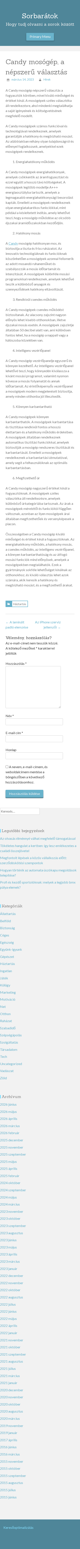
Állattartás (8, 914)
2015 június (8, 1497)
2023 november (11, 1211)
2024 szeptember (13, 1190)
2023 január (8, 1269)
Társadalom (8, 1049)
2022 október (10, 1290)
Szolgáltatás (9, 1042)
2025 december (11, 1140)
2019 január (8, 1433)
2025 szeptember (13, 1154)
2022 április (8, 1325)
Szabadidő (8, 1028)
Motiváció (7, 999)
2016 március (10, 1454)
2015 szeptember (13, 1476)
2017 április (8, 1440)
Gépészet (7, 957)
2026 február (9, 1133)
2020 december (11, 1390)
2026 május (8, 1111)
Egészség (7, 942)
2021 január (8, 1383)
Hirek (47, 79)
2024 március (10, 1204)
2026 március (10, 1126)
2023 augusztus (11, 1233)
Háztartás (19, 604)
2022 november (11, 1283)
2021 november (11, 1340)
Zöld (3, 1078)
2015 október (10, 1468)
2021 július (8, 1368)
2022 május (8, 1318)
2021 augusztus (11, 1361)
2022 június (8, 1311)
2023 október (10, 1218)
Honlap (11, 750)
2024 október (10, 1183)
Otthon (5, 1014)
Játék (4, 978)
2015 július (8, 1490)
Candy (13, 243)
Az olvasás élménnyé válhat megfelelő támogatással (38, 838)
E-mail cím (14, 733)
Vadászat (7, 1071)
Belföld (5, 921)
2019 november (11, 1426)
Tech (3, 1056)
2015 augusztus (11, 1483)
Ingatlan (6, 971)
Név (10, 716)
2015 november (11, 1461)
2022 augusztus (11, 1297)
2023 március (10, 1261)
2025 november (11, 1147)
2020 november (11, 1397)
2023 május (8, 1247)
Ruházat (6, 1021)
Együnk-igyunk (11, 949)
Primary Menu (40, 36)
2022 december (11, 1276)
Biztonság (7, 928)
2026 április (8, 1118)
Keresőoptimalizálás (18, 1527)
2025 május (8, 1161)
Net (3, 1006)
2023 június (8, 1240)
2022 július (8, 1304)
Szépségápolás (11, 1035)
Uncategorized (11, 1064)
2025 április (8, 1168)
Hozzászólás (16, 663)
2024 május (8, 1197)
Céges (4, 935)
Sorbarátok (40, 15)
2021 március (10, 1376)
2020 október (10, 1404)
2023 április (8, 1254)
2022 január (8, 1333)
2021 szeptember (13, 1354)
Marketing (8, 992)
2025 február (9, 1176)
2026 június (8, 1104)
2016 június (8, 1447)
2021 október (10, 1347)
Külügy (5, 985)
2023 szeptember (13, 1226)
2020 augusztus (11, 1411)
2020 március (10, 1418)
